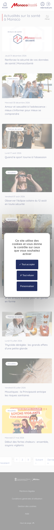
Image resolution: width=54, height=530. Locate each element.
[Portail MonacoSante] (24, 5)
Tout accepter (28, 264)
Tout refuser (28, 275)
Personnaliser (27, 286)
